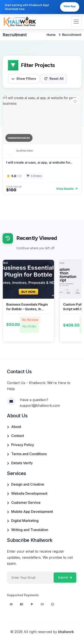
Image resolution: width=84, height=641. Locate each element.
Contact (17, 436)
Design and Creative (27, 484)
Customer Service (25, 502)
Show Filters (26, 79)
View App (70, 6)
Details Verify (22, 463)
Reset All (57, 79)
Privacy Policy (22, 445)
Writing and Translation (29, 530)
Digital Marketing (25, 520)
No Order (29, 326)
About (16, 426)
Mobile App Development (32, 511)
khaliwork (66, 632)
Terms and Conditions (29, 454)
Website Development (29, 493)
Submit (63, 577)
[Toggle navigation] (76, 21)
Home (51, 35)
